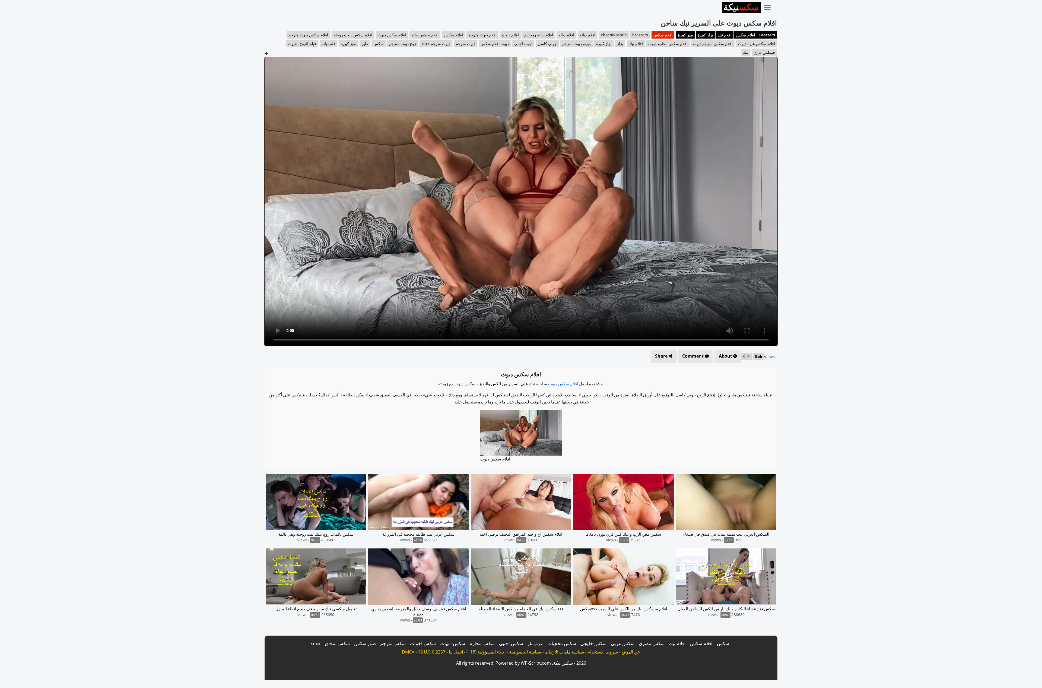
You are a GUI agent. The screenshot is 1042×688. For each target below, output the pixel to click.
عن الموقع (630, 652)
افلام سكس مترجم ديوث (713, 43)
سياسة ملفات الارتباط (564, 652)
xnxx (315, 643)
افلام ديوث (510, 34)
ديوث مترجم (465, 43)
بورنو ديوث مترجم (576, 43)
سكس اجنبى (511, 643)
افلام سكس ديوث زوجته (352, 34)
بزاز (620, 43)
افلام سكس (745, 34)
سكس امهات (452, 643)
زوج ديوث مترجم (402, 43)
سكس (378, 43)
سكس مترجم (393, 643)
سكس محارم (482, 643)
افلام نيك (724, 34)
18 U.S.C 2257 (431, 652)
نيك (745, 52)
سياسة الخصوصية (525, 652)
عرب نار (535, 643)
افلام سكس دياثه (425, 34)
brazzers (640, 34)
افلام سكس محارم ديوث (668, 43)
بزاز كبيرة (705, 34)
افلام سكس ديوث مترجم (308, 34)
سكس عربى (622, 643)
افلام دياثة (587, 34)
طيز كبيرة (685, 34)
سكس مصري (652, 643)
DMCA (408, 652)
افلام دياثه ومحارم (538, 34)
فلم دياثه (328, 43)
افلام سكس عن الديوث (756, 43)
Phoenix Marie (614, 34)
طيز (365, 43)
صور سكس (365, 643)
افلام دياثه (566, 34)
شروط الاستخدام (602, 652)
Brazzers (767, 34)
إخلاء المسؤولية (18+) (486, 652)
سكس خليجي (593, 643)
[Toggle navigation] (769, 6)
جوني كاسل (547, 43)
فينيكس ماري (764, 52)
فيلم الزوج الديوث (302, 43)
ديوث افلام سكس (495, 43)
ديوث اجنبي (523, 43)
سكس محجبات (561, 643)
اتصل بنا (456, 652)
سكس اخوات (423, 643)
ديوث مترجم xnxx (435, 43)
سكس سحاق (337, 643)
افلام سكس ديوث (392, 34)
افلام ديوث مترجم (482, 34)
